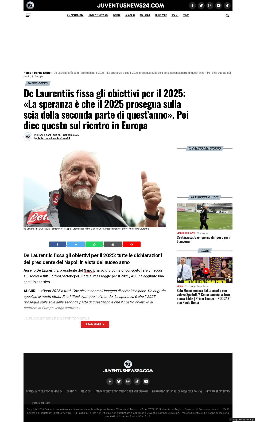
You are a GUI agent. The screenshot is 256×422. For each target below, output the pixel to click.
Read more (93, 324)
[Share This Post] (95, 244)
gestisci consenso (41, 403)
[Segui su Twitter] (118, 381)
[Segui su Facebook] (109, 381)
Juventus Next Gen (98, 15)
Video (186, 15)
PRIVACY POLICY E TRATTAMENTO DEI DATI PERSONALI (122, 391)
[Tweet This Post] (76, 244)
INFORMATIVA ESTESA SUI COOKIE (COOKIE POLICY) (177, 391)
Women (117, 15)
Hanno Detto (42, 72)
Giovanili (130, 15)
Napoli (89, 270)
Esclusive (145, 15)
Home (27, 72)
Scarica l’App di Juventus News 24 (44, 391)
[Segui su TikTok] (137, 381)
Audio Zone (161, 15)
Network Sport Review (218, 391)
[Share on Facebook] (58, 244)
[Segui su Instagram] (128, 381)
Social (175, 15)
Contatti (72, 391)
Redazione (86, 391)
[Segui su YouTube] (146, 381)
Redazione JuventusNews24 (53, 138)
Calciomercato (75, 15)
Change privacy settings (242, 419)
